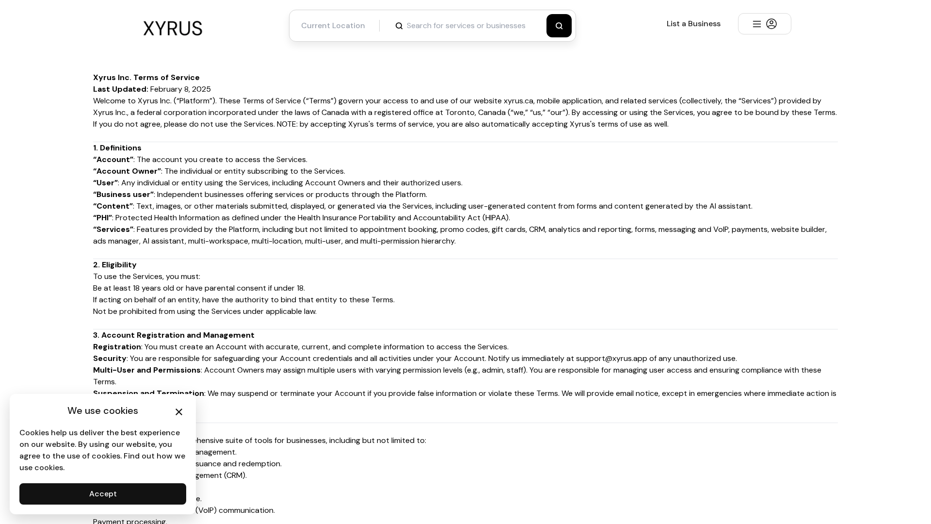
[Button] (559, 25)
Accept (103, 494)
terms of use (618, 124)
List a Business (694, 23)
